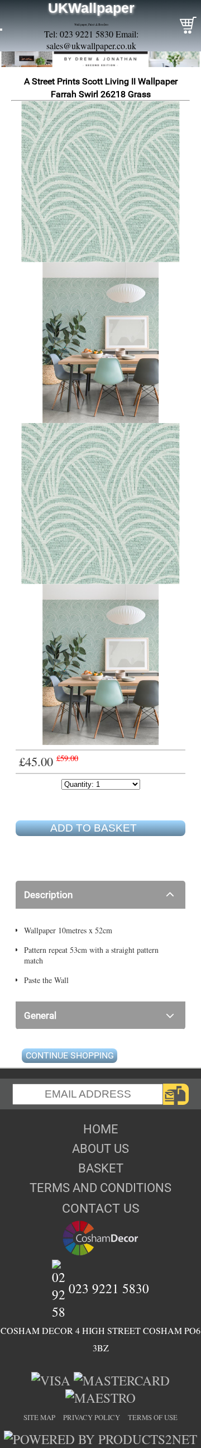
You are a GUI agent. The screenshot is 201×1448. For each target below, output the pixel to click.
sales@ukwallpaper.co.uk (91, 45)
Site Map (39, 1417)
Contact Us (101, 1208)
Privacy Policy (91, 1417)
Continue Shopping (70, 1055)
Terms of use (153, 1417)
